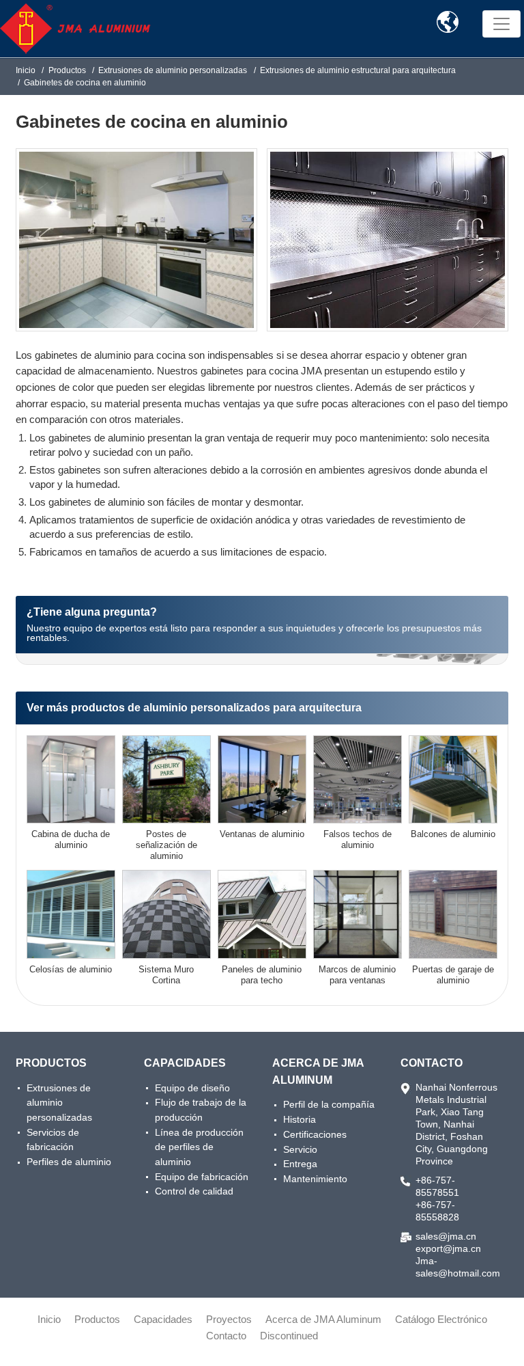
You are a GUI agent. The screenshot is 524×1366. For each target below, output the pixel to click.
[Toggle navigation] (501, 24)
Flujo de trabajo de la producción (200, 1110)
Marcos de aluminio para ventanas (357, 974)
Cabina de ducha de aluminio (70, 839)
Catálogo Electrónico (441, 1319)
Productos (67, 70)
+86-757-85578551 (437, 1186)
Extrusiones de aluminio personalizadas (172, 70)
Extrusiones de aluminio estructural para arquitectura (358, 70)
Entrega (300, 1163)
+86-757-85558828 (437, 1210)
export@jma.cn (448, 1248)
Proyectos (229, 1319)
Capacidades (185, 1063)
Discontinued (289, 1335)
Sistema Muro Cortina (166, 974)
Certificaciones (315, 1134)
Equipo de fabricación (201, 1176)
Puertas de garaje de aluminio (453, 974)
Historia (299, 1119)
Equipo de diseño (192, 1087)
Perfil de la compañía (329, 1104)
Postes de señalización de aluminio (166, 845)
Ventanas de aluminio (262, 834)
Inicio (25, 70)
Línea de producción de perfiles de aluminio (199, 1147)
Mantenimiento (315, 1178)
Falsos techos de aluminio (357, 839)
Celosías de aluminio (70, 969)
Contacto (432, 1063)
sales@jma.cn (446, 1236)
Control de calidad (194, 1191)
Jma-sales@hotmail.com (457, 1267)
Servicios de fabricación (53, 1140)
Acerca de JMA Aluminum (318, 1071)
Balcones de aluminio (453, 834)
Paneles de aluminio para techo (262, 974)
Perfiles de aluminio (69, 1161)
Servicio (300, 1149)
